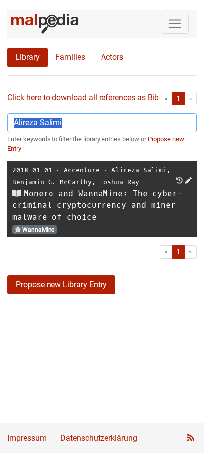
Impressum (27, 438)
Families (70, 57)
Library (27, 57)
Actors (112, 57)
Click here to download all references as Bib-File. (91, 97)
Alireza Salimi (139, 170)
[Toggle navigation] (175, 24)
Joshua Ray (119, 182)
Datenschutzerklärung (98, 438)
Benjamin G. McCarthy (52, 182)
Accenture (82, 170)
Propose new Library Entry (61, 284)
